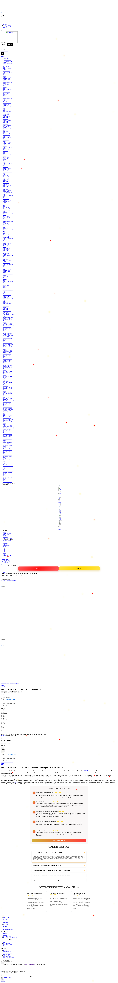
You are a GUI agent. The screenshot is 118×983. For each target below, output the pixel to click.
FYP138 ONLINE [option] (3, 716)
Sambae (5, 544)
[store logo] (12, 42)
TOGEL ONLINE (7, 26)
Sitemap (5, 945)
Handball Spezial (7, 540)
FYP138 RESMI (7, 936)
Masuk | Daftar (6, 23)
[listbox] (23, 719)
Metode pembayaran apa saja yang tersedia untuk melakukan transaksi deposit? (51, 875)
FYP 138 (5, 27)
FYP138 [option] (2, 727)
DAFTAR (79, 568)
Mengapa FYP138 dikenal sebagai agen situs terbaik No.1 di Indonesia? (49, 852)
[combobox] (7, 49)
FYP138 (5, 24)
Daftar (10, 44)
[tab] (59, 56)
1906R (4, 553)
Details (2, 764)
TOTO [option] (2, 710)
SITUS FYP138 (6, 955)
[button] (3, 642)
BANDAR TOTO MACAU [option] (4, 719)
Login (3, 44)
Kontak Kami (6, 917)
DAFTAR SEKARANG (59, 840)
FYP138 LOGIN (7, 951)
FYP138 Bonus (6, 943)
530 (4, 549)
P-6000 (4, 535)
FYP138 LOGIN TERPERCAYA (10, 937)
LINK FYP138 (6, 954)
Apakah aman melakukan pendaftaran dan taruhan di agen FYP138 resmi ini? (51, 870)
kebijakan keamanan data (30, 964)
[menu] (59, 307)
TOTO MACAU (7, 25)
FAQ (4, 942)
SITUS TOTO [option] (4, 713)
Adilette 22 (5, 543)
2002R (4, 551)
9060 (4, 554)
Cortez (4, 532)
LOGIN (38, 568)
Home (4, 572)
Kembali (5, 926)
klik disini (3, 735)
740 (4, 550)
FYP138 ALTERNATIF (8, 957)
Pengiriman (5, 922)
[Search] (2, 53)
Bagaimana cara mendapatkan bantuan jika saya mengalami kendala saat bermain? (52, 880)
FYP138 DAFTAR (6, 561)
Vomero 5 (5, 537)
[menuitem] (5, 59)
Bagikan (2, 763)
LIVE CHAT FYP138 (7, 562)
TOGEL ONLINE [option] (3, 725)
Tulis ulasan (15, 699)
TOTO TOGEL (7, 977)
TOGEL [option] (2, 712)
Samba (4, 541)
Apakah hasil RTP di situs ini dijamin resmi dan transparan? (47, 865)
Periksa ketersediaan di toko (7, 762)
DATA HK (5, 924)
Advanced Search (4, 51)
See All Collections (7, 538)
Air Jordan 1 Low (7, 533)
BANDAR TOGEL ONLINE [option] (3, 722)
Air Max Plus (6, 534)
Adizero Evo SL (6, 545)
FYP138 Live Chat (7, 944)
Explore (2, 56)
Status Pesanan (6, 919)
